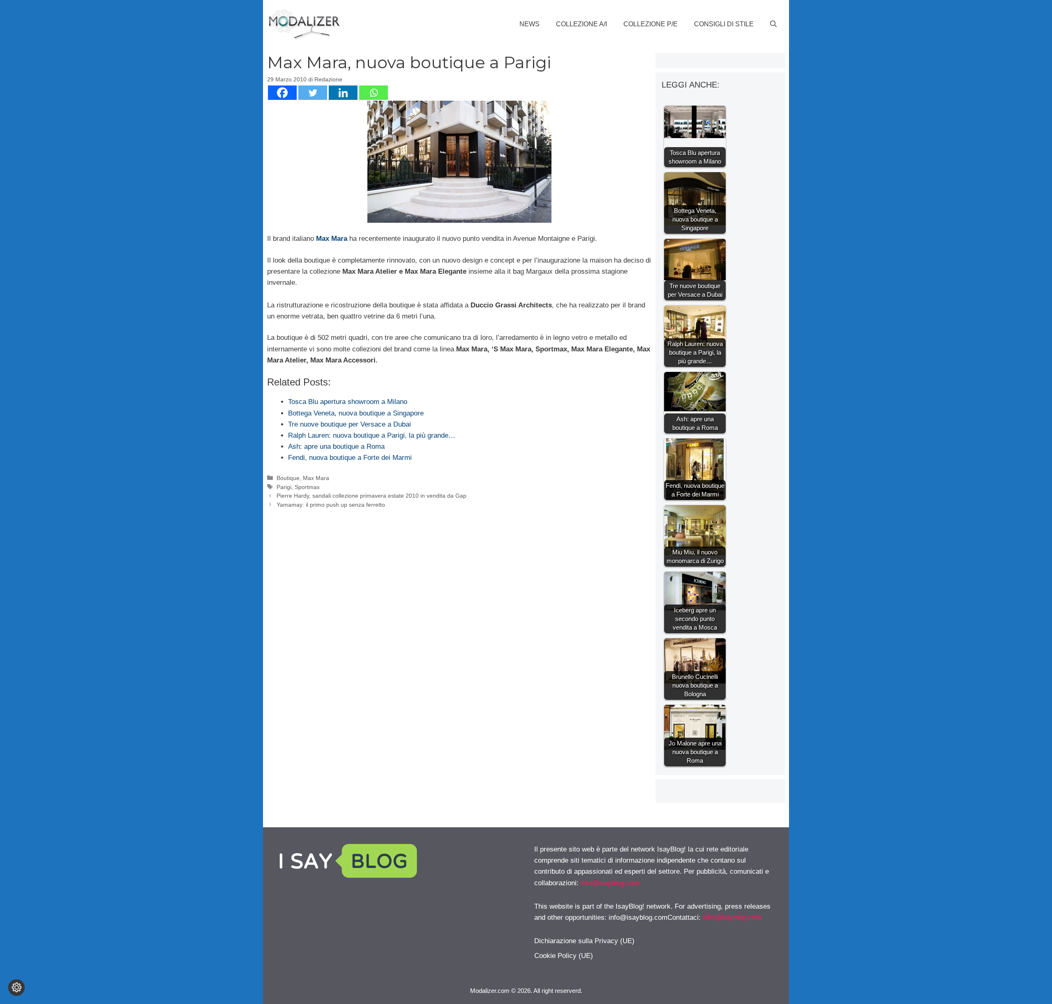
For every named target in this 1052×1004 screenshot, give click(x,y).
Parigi (284, 487)
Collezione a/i (581, 24)
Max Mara (331, 238)
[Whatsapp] (373, 92)
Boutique (288, 478)
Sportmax (307, 487)
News (529, 24)
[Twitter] (312, 92)
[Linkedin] (343, 92)
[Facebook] (282, 92)
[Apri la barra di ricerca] (773, 24)
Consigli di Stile (724, 24)
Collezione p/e (650, 24)
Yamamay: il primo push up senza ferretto (331, 504)
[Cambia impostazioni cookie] (16, 987)
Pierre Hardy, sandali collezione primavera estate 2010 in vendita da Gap (371, 495)
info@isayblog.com (610, 883)
